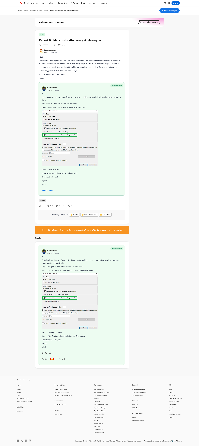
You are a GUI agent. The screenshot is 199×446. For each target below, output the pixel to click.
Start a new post (100, 230)
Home (20, 10)
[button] (169, 10)
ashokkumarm (52, 88)
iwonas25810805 (50, 50)
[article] (81, 305)
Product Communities (30, 10)
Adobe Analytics (43, 10)
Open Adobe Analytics (150, 22)
